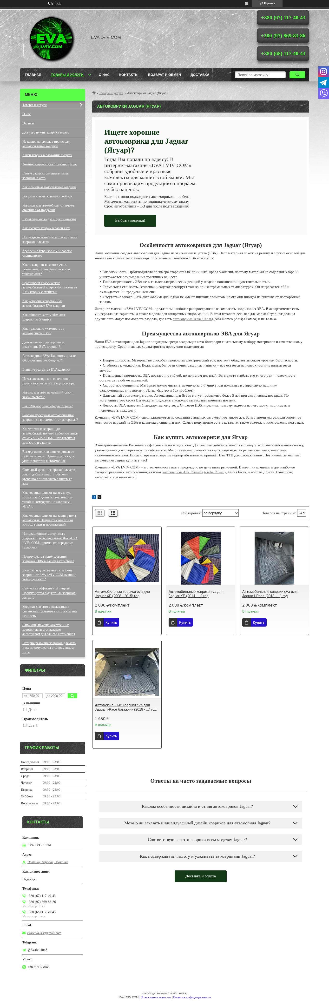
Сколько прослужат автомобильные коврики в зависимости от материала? (50, 417)
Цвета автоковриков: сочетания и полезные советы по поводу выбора (48, 381)
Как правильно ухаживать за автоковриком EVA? (43, 331)
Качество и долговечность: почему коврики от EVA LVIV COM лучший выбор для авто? (49, 574)
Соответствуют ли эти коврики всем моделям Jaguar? (197, 839)
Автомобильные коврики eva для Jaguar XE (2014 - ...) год (196, 593)
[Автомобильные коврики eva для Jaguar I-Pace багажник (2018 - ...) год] (127, 671)
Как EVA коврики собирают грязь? (47, 406)
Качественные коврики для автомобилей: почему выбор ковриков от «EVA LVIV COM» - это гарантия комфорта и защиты (50, 435)
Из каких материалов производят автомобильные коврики (46, 144)
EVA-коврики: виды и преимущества (49, 219)
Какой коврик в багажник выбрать (47, 155)
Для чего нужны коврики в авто (45, 132)
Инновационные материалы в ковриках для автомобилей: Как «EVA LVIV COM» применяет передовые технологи (50, 540)
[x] (99, 498)
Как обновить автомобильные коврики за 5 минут (44, 317)
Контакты (128, 75)
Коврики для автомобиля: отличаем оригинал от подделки (48, 208)
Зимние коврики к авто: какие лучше (49, 164)
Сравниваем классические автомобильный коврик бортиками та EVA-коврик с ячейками (49, 287)
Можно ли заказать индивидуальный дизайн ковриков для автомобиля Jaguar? (197, 823)
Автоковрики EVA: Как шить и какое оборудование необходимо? (49, 358)
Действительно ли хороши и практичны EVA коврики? (43, 345)
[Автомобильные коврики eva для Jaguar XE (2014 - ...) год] (201, 558)
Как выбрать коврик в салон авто (46, 228)
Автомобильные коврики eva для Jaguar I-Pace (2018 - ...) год (269, 593)
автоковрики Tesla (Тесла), (194, 319)
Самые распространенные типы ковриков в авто (45, 176)
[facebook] (94, 498)
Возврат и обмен (164, 75)
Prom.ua (182, 993)
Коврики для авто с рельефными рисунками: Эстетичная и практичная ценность (49, 611)
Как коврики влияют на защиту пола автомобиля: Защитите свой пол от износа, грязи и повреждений (49, 520)
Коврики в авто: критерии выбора (47, 196)
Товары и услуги (67, 75)
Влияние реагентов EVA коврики (46, 369)
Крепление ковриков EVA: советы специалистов (47, 253)
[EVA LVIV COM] (51, 37)
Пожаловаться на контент (156, 997)
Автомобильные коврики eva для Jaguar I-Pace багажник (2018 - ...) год (126, 707)
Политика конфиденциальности (192, 997)
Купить (111, 622)
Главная (33, 75)
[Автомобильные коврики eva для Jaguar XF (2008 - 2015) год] (127, 558)
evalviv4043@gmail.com (44, 933)
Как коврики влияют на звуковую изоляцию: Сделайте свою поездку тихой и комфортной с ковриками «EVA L (47, 499)
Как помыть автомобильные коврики (49, 187)
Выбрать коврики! (130, 220)
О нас (104, 75)
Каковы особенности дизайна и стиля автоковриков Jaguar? (197, 806)
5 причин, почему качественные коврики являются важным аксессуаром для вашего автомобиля (48, 629)
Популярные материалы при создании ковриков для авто (50, 239)
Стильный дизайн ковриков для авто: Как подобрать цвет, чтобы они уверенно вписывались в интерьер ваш (49, 476)
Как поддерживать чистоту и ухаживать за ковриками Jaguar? (197, 856)
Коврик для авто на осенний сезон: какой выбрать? (47, 395)
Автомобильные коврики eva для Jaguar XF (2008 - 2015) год (122, 593)
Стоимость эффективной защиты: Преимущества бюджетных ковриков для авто (49, 593)
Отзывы (28, 123)
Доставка (200, 75)
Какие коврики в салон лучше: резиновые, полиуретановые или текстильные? (46, 269)
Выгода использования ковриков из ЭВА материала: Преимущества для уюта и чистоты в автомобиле (48, 456)
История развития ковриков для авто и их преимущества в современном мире (49, 647)
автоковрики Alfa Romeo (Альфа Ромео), (195, 472)
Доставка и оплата (200, 876)
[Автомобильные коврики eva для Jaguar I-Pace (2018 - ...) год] (274, 558)
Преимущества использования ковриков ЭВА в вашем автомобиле (48, 559)
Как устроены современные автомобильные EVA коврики (43, 303)
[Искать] (297, 74)
